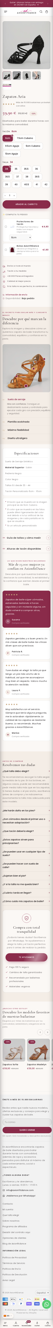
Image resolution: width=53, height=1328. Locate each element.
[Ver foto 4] (36, 75)
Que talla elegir (11, 1215)
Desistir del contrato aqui (16, 1232)
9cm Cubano (33, 145)
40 (16, 184)
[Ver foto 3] (26, 75)
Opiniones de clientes (14, 1238)
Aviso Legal (9, 1280)
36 (36, 168)
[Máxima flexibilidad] (16, 376)
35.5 (26, 168)
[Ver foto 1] (7, 75)
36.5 (7, 176)
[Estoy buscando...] (41, 12)
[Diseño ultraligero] (44, 359)
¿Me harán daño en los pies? (19, 810)
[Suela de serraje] (26, 386)
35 (16, 168)
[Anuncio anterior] (5, 4)
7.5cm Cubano (25, 138)
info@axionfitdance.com (20, 1190)
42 (46, 184)
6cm (7, 138)
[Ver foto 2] (16, 75)
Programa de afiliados (15, 1226)
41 (37, 184)
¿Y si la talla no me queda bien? (21, 884)
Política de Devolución (15, 1274)
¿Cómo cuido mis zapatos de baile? (23, 901)
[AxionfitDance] (26, 11)
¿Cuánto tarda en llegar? (17, 892)
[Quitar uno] (5, 195)
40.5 (26, 184)
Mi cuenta (8, 1209)
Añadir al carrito (26, 204)
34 (6, 168)
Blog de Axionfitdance (14, 1243)
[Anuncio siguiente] (48, 4)
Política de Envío (12, 1268)
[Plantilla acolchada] (33, 368)
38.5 (37, 176)
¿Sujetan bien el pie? (14, 875)
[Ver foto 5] (7, 85)
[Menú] (6, 12)
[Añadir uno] (14, 195)
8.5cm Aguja (12, 145)
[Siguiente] (47, 1032)
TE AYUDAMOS (26, 957)
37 (17, 176)
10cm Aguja (11, 153)
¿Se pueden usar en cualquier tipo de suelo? (24, 853)
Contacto (8, 1203)
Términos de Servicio (14, 1263)
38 (27, 176)
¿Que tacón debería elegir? (18, 831)
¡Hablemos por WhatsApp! (20, 1195)
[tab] (26, 406)
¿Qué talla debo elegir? (16, 771)
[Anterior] (40, 1032)
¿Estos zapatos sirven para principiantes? (18, 841)
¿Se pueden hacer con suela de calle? (20, 865)
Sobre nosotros (11, 1220)
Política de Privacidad (14, 1257)
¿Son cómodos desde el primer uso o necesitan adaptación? (24, 820)
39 (6, 184)
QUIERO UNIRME (27, 1130)
